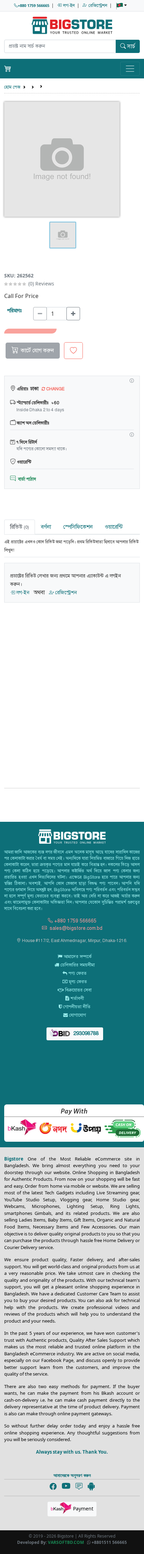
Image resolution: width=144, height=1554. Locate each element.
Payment (82, 1508)
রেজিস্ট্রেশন (97, 5)
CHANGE (55, 388)
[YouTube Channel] (66, 1486)
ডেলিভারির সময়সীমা (77, 965)
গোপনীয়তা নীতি (76, 1007)
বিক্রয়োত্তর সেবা (78, 990)
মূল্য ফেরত (77, 982)
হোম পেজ (12, 87)
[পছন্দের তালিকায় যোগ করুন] (73, 350)
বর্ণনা (46, 526)
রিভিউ (19, 526)
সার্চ (130, 46)
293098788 (85, 1033)
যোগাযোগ (77, 1015)
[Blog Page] (78, 1487)
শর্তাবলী (76, 998)
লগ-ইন (68, 5)
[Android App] (91, 1486)
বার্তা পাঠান (26, 479)
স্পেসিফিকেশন (78, 526)
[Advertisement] (72, 691)
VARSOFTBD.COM (66, 1542)
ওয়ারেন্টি (114, 526)
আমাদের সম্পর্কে (77, 956)
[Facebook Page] (53, 1487)
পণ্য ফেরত (77, 973)
